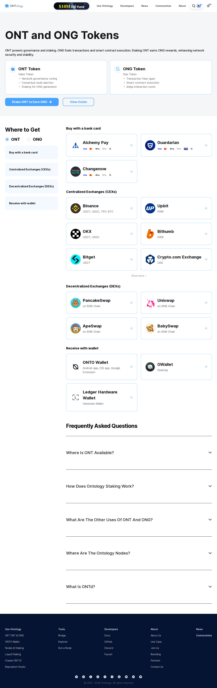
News (144, 5)
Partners (155, 660)
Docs (107, 635)
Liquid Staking (13, 654)
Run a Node (65, 648)
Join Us (155, 648)
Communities (163, 5)
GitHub (108, 641)
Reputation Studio (15, 666)
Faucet (108, 654)
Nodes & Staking (14, 648)
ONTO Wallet (12, 641)
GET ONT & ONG (14, 635)
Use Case (156, 641)
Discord (108, 648)
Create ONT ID (13, 660)
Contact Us (157, 666)
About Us (156, 635)
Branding (156, 654)
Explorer (63, 641)
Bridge (62, 635)
